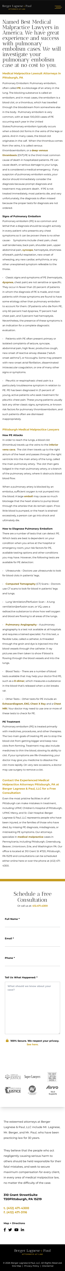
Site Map (16, 1266)
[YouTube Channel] (16, 1230)
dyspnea (7, 282)
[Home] (16, 7)
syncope (27, 250)
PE (19, 88)
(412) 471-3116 (16, 1212)
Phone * (10, 958)
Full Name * (12, 919)
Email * (9, 938)
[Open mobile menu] (57, 7)
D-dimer (19, 681)
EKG (26, 703)
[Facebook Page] (5, 1230)
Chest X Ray (38, 703)
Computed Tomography (21, 583)
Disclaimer (48, 1266)
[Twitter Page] (10, 1230)
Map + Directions (14, 1223)
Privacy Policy (31, 1266)
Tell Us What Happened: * (21, 977)
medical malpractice (30, 836)
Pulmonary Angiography (21, 624)
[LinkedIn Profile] (22, 1230)
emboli (28, 496)
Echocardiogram (12, 703)
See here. (32, 1044)
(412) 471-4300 (18, 1208)
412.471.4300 (40, 905)
